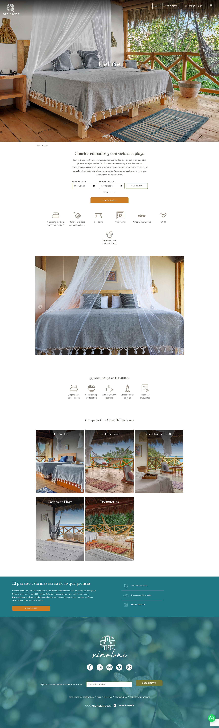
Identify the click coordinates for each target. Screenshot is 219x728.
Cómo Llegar (31, 608)
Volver (45, 146)
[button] (211, 718)
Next (179, 307)
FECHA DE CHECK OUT (107, 181)
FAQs (99, 697)
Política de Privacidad (140, 697)
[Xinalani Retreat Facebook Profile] (90, 668)
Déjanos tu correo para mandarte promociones (61, 684)
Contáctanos (121, 697)
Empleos (108, 697)
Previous (40, 307)
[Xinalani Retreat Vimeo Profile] (119, 668)
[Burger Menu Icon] (211, 6)
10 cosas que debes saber (141, 595)
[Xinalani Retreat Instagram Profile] (100, 668)
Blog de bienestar (137, 605)
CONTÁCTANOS (109, 200)
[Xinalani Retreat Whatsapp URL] (129, 667)
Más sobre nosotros (139, 586)
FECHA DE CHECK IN (79, 181)
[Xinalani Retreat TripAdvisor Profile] (109, 668)
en (156, 6)
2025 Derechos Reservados (81, 697)
